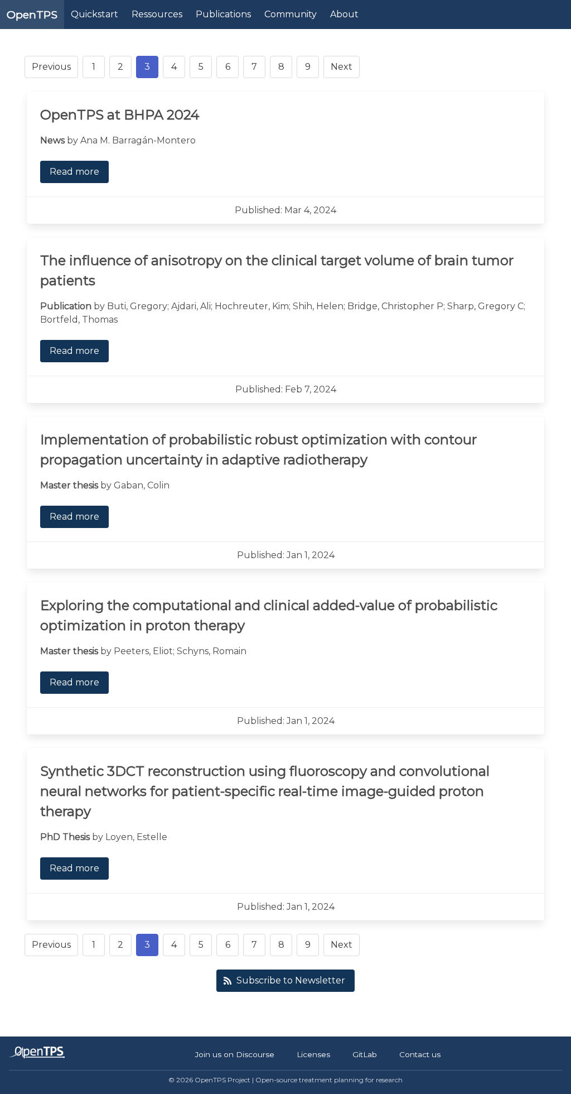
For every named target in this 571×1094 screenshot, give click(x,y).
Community (290, 14)
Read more (74, 171)
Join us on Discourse (234, 1054)
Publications (223, 14)
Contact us (420, 1054)
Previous (51, 66)
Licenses (313, 1054)
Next (341, 66)
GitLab (364, 1054)
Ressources (157, 14)
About (344, 14)
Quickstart (94, 14)
